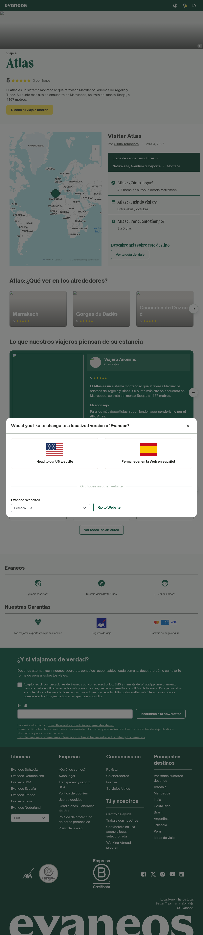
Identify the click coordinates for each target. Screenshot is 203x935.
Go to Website (109, 507)
